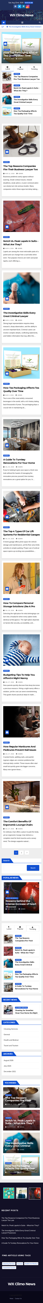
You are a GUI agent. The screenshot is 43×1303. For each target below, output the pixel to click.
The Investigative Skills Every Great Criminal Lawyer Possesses (19, 316)
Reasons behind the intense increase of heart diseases (21, 904)
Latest (7, 69)
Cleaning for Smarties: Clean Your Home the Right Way (26, 1013)
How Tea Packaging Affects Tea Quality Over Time (20, 1168)
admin (26, 59)
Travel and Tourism (11, 1045)
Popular (20, 69)
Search (6, 861)
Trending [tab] (32, 929)
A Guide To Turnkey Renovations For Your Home (20, 1243)
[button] (40, 22)
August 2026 (8, 1060)
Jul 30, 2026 (15, 59)
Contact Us (18, 1298)
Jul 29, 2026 (9, 610)
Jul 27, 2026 (9, 682)
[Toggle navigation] (22, 22)
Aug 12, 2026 (10, 173)
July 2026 (7, 1066)
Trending (34, 69)
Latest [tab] (9, 929)
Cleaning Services (21, 1007)
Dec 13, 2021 (12, 909)
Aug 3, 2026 (9, 395)
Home (11, 1298)
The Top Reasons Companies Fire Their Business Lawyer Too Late (20, 169)
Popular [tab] (20, 929)
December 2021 (10, 1071)
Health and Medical (12, 898)
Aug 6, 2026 (9, 248)
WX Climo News (21, 15)
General (12, 49)
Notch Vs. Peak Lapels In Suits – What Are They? (20, 1122)
